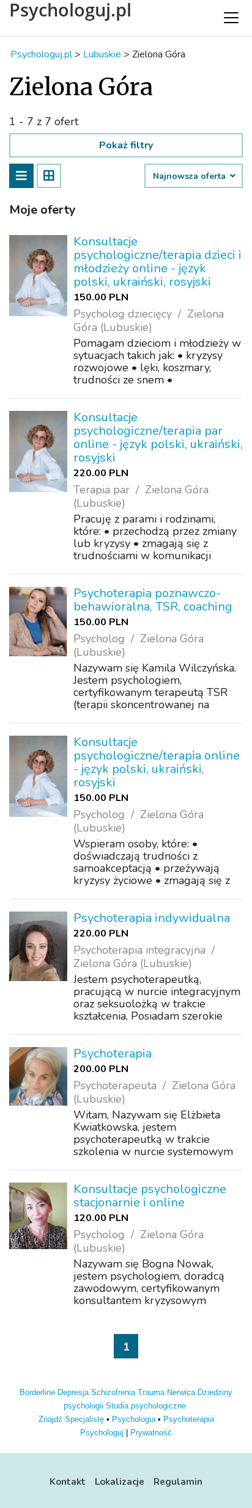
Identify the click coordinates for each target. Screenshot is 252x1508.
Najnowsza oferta (190, 176)
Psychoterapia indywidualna (151, 918)
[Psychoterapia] (38, 1076)
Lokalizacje (119, 1482)
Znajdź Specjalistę (71, 1419)
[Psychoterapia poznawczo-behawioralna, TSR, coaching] (38, 621)
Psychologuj (102, 1432)
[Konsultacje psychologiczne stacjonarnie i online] (38, 1216)
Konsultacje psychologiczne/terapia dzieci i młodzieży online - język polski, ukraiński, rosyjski (157, 261)
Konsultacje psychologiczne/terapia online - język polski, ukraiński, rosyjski (156, 762)
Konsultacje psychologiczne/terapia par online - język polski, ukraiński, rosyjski (158, 437)
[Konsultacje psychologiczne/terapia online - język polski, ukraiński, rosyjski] (38, 776)
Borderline (37, 1392)
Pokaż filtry (126, 145)
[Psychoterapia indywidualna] (38, 946)
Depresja (73, 1392)
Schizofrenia (113, 1392)
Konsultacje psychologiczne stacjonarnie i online (149, 1196)
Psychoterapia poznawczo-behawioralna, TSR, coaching (152, 600)
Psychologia (133, 1419)
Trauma (151, 1392)
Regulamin (178, 1482)
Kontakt (68, 1482)
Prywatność (151, 1432)
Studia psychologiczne (146, 1405)
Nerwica (181, 1392)
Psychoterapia (112, 1053)
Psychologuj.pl (70, 9)
